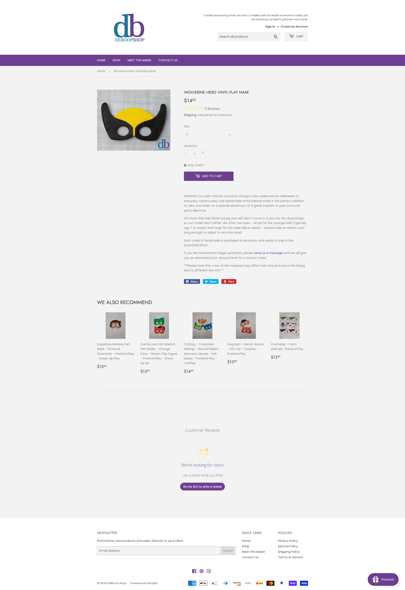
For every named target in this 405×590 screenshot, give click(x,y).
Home (101, 60)
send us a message (268, 253)
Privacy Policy (288, 541)
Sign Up (228, 551)
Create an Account (294, 26)
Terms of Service (290, 557)
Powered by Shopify (144, 583)
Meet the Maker (139, 60)
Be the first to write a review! (202, 487)
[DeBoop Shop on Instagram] (209, 572)
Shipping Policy (289, 552)
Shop (116, 60)
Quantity (190, 146)
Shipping (190, 115)
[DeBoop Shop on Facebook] (194, 572)
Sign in (270, 26)
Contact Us (168, 60)
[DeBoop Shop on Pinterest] (201, 572)
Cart (299, 36)
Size (187, 126)
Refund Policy (288, 546)
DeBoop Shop (116, 583)
